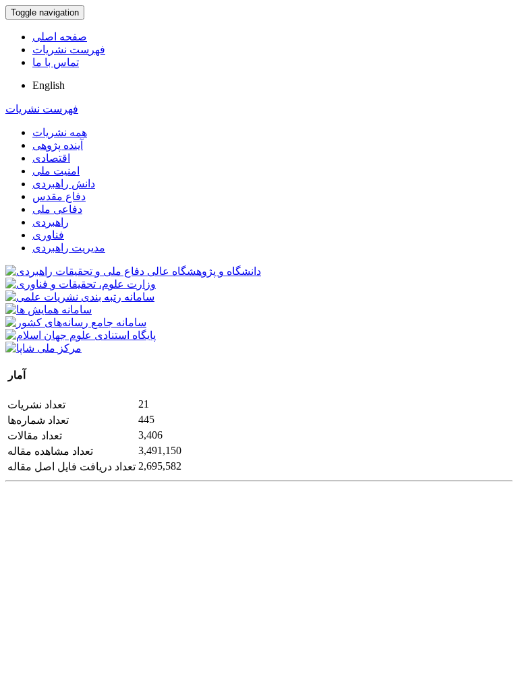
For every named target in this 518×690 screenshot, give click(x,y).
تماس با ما (55, 62)
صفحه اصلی (59, 36)
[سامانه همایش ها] (48, 309)
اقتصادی (51, 158)
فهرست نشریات (68, 49)
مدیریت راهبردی (68, 247)
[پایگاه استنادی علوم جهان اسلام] (80, 335)
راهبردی (50, 222)
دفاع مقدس (59, 196)
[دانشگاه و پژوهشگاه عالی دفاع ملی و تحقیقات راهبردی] (133, 271)
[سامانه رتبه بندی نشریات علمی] (79, 297)
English (48, 85)
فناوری (48, 235)
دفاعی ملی (57, 209)
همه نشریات (59, 132)
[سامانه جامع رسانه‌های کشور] (75, 322)
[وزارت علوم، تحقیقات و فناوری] (80, 284)
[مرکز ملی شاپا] (43, 348)
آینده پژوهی (57, 145)
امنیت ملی (56, 171)
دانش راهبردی (63, 183)
